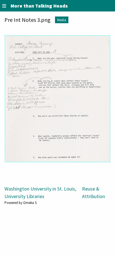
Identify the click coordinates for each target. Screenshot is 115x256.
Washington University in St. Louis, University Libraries (40, 192)
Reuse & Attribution (93, 192)
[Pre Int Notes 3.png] (57, 99)
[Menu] (4, 6)
